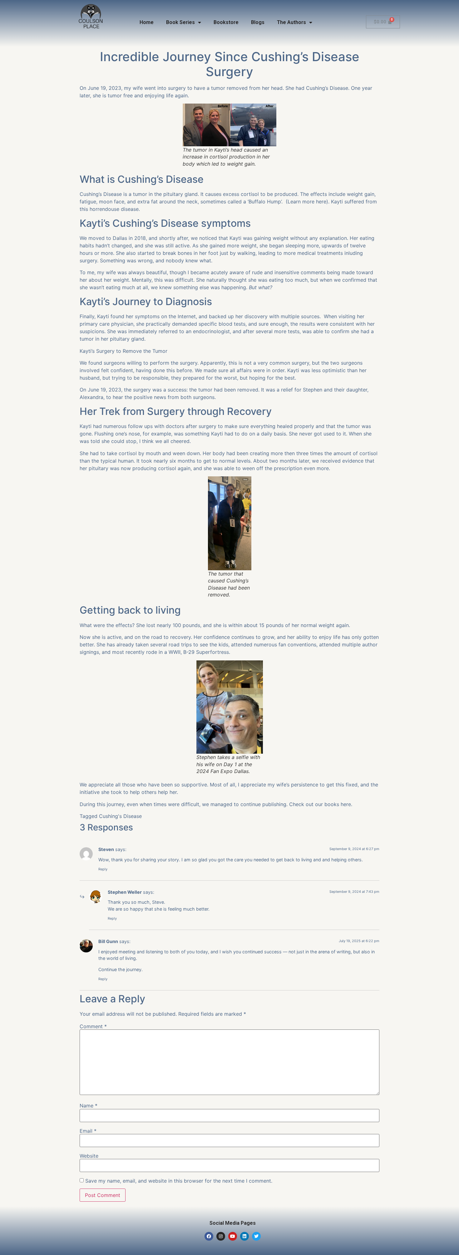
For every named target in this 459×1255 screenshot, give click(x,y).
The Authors (291, 22)
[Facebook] (209, 1236)
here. (346, 804)
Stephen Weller (125, 892)
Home (147, 22)
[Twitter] (256, 1236)
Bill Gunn (108, 941)
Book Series (180, 22)
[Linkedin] (244, 1236)
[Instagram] (220, 1236)
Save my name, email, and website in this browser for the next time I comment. (178, 1180)
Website (89, 1155)
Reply (102, 869)
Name (88, 1105)
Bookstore (226, 22)
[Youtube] (232, 1236)
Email (88, 1130)
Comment (93, 1026)
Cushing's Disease (120, 816)
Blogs (257, 22)
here (321, 201)
